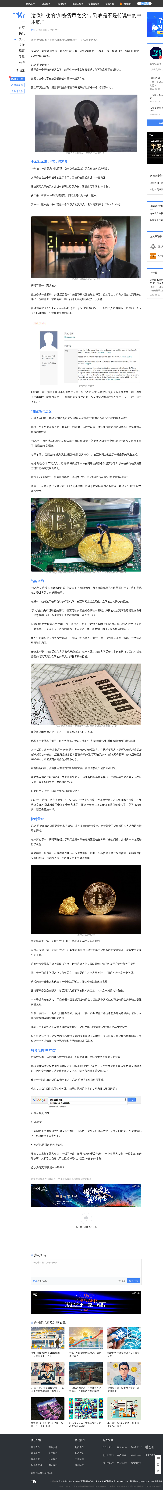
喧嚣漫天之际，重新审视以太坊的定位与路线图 (85, 1424)
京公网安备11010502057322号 (147, 1486)
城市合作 (35, 1447)
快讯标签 (79, 1465)
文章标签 (79, 1459)
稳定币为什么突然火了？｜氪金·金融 (123, 1354)
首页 (22, 27)
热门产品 (79, 1453)
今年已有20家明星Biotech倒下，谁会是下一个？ (45, 1354)
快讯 (22, 33)
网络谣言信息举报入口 (42, 1473)
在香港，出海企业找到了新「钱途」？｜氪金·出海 (47, 1424)
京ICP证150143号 (125, 1486)
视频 (22, 50)
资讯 (22, 39)
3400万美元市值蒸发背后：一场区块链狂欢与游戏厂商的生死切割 (47, 1389)
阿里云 (60, 1481)
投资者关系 (36, 1465)
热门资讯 (79, 1447)
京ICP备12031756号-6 (106, 1486)
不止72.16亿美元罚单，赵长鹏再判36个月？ (123, 1424)
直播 (22, 44)
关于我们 (53, 1453)
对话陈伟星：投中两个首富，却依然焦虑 (123, 1389)
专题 (22, 56)
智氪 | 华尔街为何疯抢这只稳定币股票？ (85, 1354)
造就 (33, 30)
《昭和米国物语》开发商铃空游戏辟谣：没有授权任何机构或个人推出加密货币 (85, 1389)
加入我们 (53, 1465)
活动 (22, 62)
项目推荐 (35, 1453)
